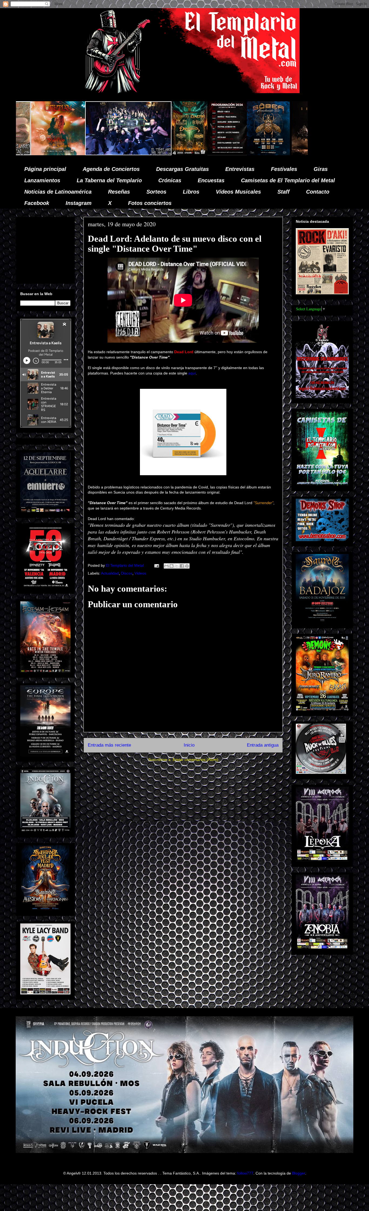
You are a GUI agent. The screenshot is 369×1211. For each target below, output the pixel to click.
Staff (283, 192)
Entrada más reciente (109, 745)
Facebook (36, 203)
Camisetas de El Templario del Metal (288, 180)
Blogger (298, 1173)
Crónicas (169, 180)
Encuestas (211, 180)
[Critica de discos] (230, 154)
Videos (140, 573)
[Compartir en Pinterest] (187, 566)
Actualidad (110, 573)
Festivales (284, 169)
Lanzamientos (42, 180)
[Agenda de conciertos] (138, 154)
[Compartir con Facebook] (182, 566)
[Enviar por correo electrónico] (166, 566)
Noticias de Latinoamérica (58, 192)
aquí (192, 373)
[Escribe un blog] (171, 566)
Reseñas (119, 192)
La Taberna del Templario (109, 180)
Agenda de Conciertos (111, 169)
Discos (126, 573)
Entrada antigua (263, 745)
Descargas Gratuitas (182, 169)
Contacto (317, 192)
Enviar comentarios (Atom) (195, 759)
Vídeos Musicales (238, 192)
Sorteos (156, 192)
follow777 (245, 1173)
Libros (191, 192)
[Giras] (179, 154)
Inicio (189, 745)
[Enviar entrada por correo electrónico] (156, 565)
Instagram (79, 203)
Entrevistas (239, 169)
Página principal (45, 169)
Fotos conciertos (150, 203)
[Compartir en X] (176, 566)
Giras (321, 169)
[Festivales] (100, 154)
